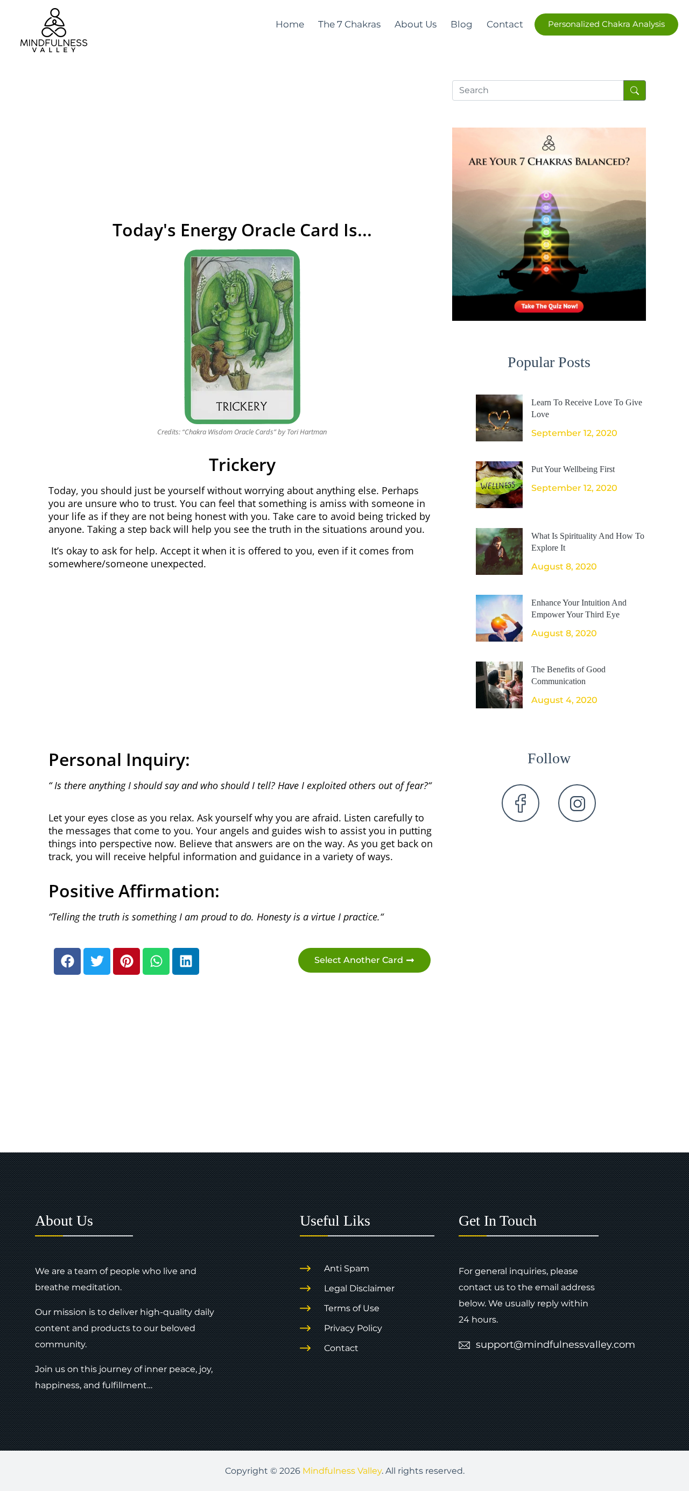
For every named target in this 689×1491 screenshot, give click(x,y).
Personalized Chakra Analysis (606, 24)
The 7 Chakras (349, 24)
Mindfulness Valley (342, 1471)
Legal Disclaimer (359, 1288)
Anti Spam (346, 1268)
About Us (416, 24)
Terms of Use (351, 1308)
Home (290, 24)
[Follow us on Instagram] (577, 803)
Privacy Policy (353, 1328)
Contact (505, 24)
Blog (462, 24)
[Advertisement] (242, 135)
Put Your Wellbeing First (573, 469)
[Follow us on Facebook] (520, 803)
